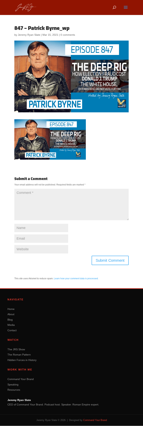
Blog (10, 319)
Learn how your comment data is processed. (76, 278)
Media (11, 324)
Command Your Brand (20, 379)
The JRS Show (16, 349)
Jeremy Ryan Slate (29, 34)
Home (11, 308)
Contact (12, 330)
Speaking (12, 384)
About (10, 314)
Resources (13, 389)
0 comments (68, 34)
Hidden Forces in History (21, 360)
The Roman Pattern (19, 354)
